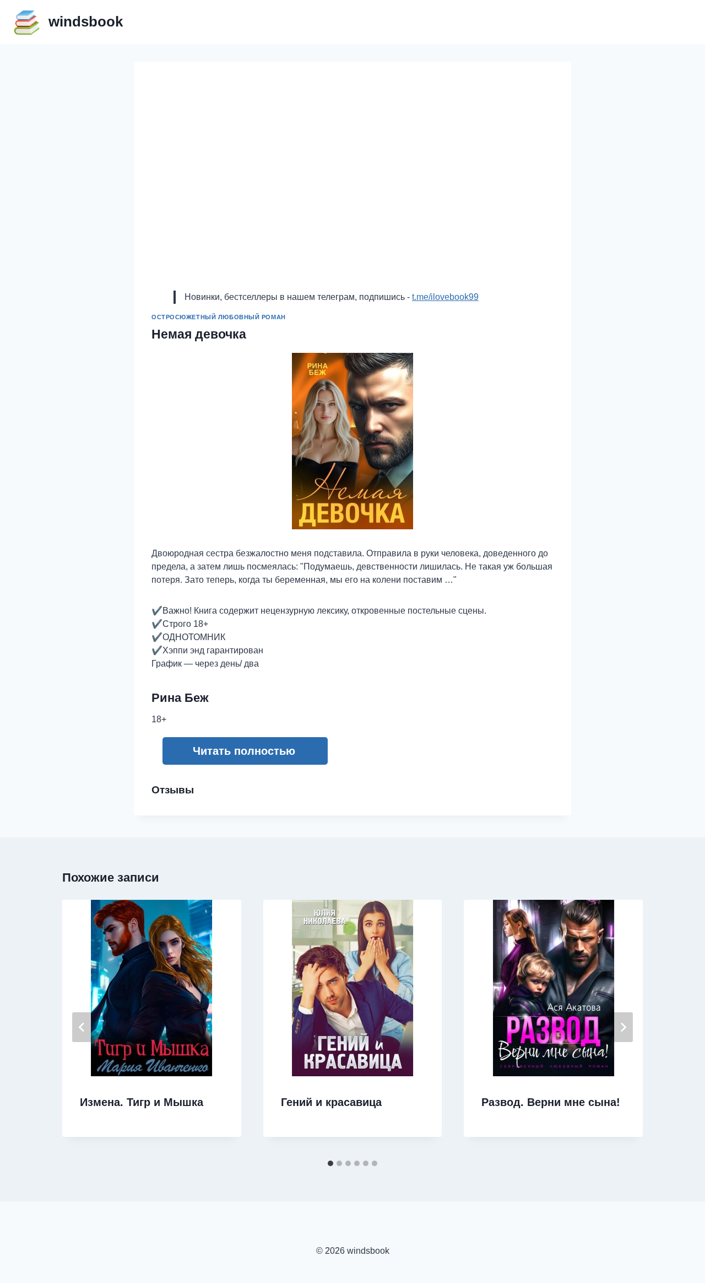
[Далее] (623, 1027)
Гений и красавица (331, 1102)
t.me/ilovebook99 (445, 297)
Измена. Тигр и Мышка (141, 1102)
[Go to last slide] (82, 1027)
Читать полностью (244, 751)
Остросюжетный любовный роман (218, 317)
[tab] (330, 1163)
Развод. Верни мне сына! (550, 1102)
